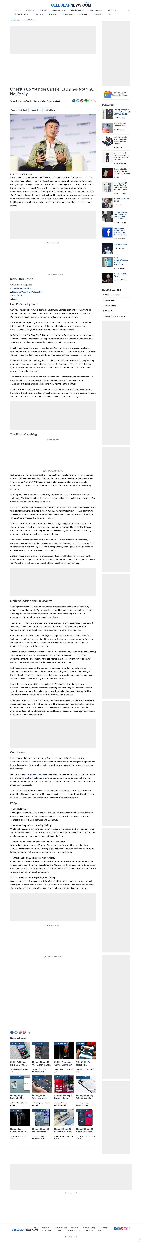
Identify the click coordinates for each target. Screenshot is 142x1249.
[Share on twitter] (77, 100)
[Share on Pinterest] (81, 100)
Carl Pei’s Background (22, 285)
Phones (43, 10)
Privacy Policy (47, 1230)
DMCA (100, 1230)
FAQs (14, 299)
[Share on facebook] (73, 100)
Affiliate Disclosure (73, 1230)
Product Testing (89, 1228)
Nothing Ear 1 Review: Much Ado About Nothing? (19, 1132)
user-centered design (34, 774)
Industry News (36, 110)
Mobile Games (110, 305)
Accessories (57, 10)
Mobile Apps (109, 300)
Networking (94, 10)
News (51, 14)
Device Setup (20, 14)
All (110, 14)
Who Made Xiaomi (121, 244)
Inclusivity (75, 1228)
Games (29, 10)
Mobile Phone (50, 110)
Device (111, 10)
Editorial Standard (60, 1228)
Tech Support (67, 14)
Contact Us (89, 1230)
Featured (83, 14)
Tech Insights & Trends (19, 110)
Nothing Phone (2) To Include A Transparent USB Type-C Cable (122, 112)
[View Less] (28, 1032)
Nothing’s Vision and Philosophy (26, 292)
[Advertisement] (71, 1243)
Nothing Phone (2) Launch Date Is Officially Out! (40, 1132)
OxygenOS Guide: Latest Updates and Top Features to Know (122, 171)
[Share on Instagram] (20, 1032)
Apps (16, 10)
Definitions (98, 14)
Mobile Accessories (112, 295)
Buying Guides (77, 10)
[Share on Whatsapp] (86, 100)
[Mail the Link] (94, 100)
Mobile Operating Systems (115, 316)
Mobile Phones (110, 311)
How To (37, 14)
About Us (45, 1228)
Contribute (104, 1228)
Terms (59, 1230)
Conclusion (17, 295)
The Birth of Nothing (21, 288)
